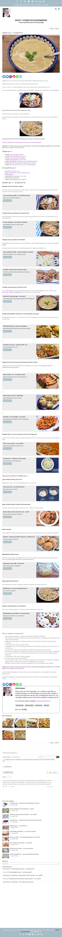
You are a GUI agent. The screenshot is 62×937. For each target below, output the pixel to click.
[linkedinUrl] (26, 742)
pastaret (57, 122)
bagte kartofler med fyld (30, 195)
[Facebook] (3, 76)
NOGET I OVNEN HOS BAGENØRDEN (31, 20)
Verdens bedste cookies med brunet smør (19, 205)
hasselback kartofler (46, 397)
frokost (57, 692)
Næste (57, 28)
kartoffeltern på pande (31, 193)
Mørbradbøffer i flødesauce (16, 193)
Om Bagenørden (17, 5)
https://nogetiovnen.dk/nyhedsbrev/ (15, 179)
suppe (10, 322)
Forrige (52, 28)
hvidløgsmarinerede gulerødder (10, 399)
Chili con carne (13, 196)
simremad (52, 685)
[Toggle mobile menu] (59, 9)
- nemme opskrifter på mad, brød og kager (31, 22)
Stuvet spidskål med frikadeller (17, 190)
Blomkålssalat (15, 210)
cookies (17, 540)
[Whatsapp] (17, 76)
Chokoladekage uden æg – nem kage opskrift (22, 901)
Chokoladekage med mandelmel (18, 211)
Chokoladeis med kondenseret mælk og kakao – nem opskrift (27, 907)
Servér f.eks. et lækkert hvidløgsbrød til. (12, 324)
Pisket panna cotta (14, 203)
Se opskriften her (7, 232)
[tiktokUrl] (21, 742)
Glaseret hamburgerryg (15, 195)
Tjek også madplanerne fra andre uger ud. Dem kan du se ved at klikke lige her (22, 174)
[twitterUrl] (17, 742)
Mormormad (5, 275)
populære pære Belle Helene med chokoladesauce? (20, 591)
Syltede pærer (15, 208)
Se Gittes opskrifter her (43, 733)
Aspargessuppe (14, 191)
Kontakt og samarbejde (42, 5)
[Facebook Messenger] (7, 76)
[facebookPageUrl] (16, 742)
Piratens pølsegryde (15, 188)
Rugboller (10, 206)
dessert (24, 515)
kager (38, 723)
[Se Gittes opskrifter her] (50, 733)
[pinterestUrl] (22, 742)
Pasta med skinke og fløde (16, 186)
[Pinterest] (10, 76)
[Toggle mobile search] (56, 9)
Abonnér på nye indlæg (29, 5)
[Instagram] (13, 76)
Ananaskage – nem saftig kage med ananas (22, 914)
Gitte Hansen (6, 901)
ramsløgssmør (32, 196)
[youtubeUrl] (24, 742)
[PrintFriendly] (20, 76)
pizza (16, 641)
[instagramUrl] (19, 742)
